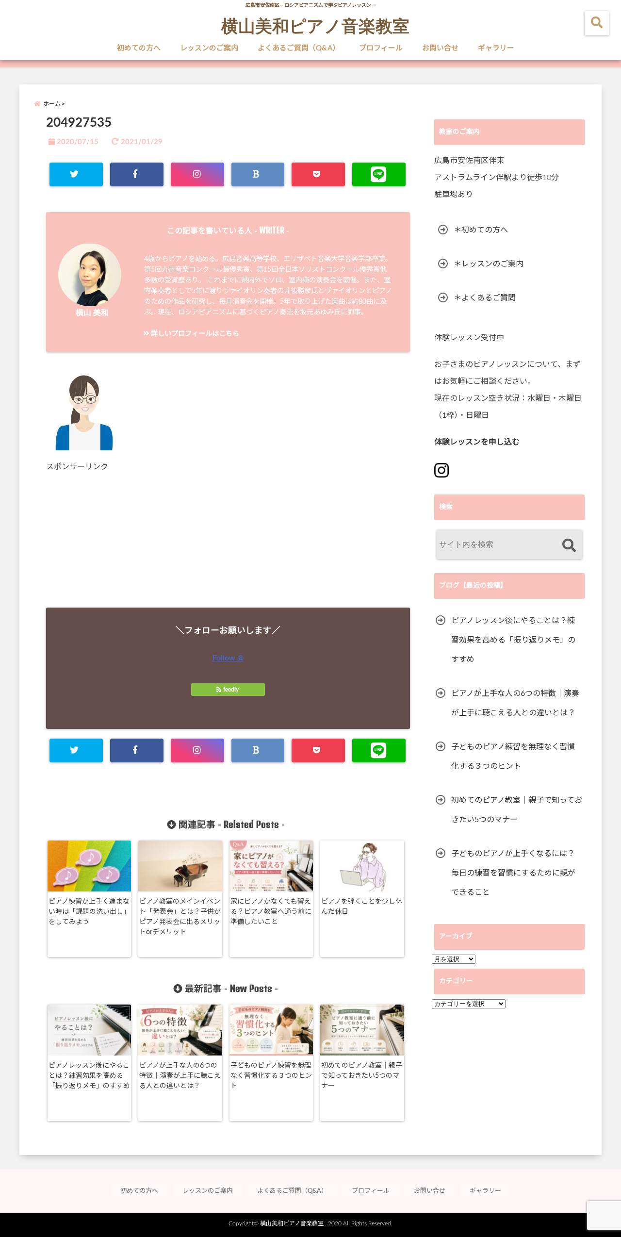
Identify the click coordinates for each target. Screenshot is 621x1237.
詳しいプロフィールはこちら (194, 333)
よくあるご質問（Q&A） (299, 48)
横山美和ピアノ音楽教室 (315, 25)
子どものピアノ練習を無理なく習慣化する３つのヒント (271, 1075)
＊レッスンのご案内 (488, 264)
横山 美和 (92, 313)
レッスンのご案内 (209, 48)
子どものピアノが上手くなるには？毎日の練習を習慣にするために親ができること (513, 873)
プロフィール (381, 48)
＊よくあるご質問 (485, 298)
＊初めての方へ (481, 230)
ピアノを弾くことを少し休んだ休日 (361, 906)
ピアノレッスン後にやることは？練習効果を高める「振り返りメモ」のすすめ (89, 1075)
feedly (231, 690)
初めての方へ (139, 48)
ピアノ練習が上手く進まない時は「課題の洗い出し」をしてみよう (89, 911)
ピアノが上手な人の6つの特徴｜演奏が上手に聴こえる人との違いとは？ (180, 1075)
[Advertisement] (228, 540)
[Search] (569, 546)
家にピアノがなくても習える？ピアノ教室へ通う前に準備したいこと (270, 911)
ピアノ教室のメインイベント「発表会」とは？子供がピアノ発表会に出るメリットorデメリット (180, 917)
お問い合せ (440, 48)
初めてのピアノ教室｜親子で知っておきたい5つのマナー (361, 1075)
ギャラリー (496, 48)
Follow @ (228, 658)
